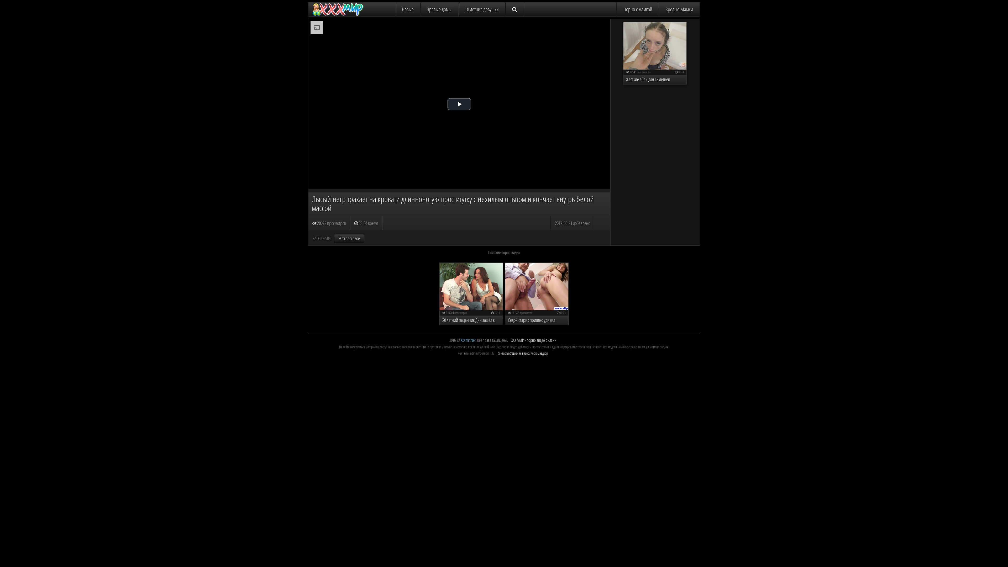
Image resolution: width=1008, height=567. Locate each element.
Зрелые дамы (439, 9)
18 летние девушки (482, 9)
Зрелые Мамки (679, 9)
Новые (408, 9)
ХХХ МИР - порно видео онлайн (533, 340)
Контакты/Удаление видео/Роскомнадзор (522, 353)
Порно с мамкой (637, 9)
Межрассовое (349, 238)
